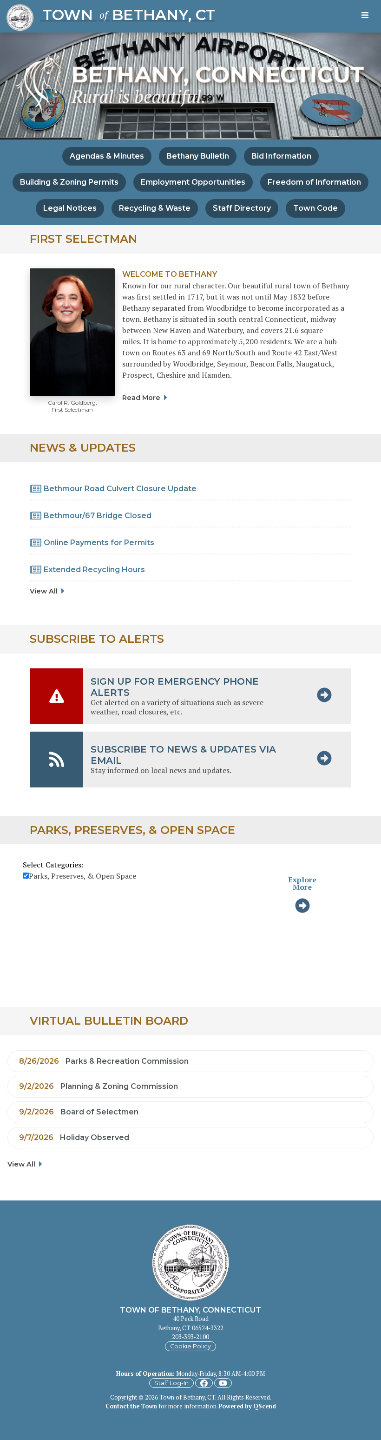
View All (44, 591)
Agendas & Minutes (107, 156)
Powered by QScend (247, 1406)
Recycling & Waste (154, 208)
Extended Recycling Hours (94, 569)
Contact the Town (131, 1406)
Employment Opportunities (193, 182)
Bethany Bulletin (197, 156)
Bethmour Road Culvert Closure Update (120, 488)
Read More (141, 397)
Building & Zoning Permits (69, 182)
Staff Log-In (171, 1383)
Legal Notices (70, 208)
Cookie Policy (190, 1346)
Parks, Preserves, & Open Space (82, 876)
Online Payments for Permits (99, 542)
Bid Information (281, 156)
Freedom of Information (314, 182)
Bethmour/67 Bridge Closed (97, 515)
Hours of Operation (144, 1374)
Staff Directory (242, 208)
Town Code (315, 208)
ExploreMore (302, 883)
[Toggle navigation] (366, 16)
